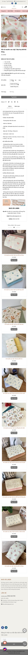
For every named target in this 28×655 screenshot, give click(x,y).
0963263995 (10, 1)
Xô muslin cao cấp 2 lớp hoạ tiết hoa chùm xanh (14, 393)
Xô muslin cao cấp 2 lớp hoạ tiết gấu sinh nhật (14, 428)
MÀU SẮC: (3, 85)
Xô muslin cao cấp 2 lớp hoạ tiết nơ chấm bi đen (14, 531)
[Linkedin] (11, 102)
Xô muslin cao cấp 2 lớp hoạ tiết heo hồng (14, 255)
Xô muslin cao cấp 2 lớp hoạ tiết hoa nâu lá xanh (14, 462)
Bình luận (17, 106)
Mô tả (9, 106)
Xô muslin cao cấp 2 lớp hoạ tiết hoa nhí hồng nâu (14, 497)
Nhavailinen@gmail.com (20, 1)
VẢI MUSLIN (17, 11)
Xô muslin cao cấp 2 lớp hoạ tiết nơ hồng (14, 566)
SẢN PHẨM (10, 11)
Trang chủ (3, 11)
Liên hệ (14, 97)
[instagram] (15, 3)
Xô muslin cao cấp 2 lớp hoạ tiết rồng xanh (14, 289)
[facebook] (12, 3)
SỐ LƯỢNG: (3, 80)
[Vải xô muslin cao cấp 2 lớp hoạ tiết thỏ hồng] (14, 7)
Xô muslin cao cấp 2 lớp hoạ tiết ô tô (14, 358)
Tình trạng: (3, 91)
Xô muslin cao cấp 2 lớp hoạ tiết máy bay (14, 324)
